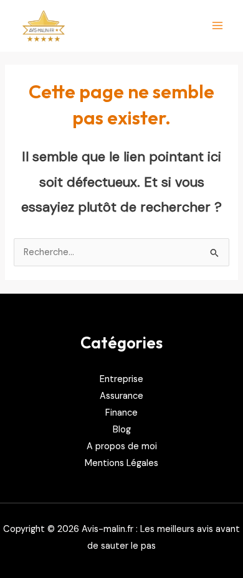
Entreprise (121, 379)
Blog (122, 430)
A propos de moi (122, 446)
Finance (121, 413)
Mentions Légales (121, 463)
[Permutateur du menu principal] (217, 25)
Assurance (121, 396)
